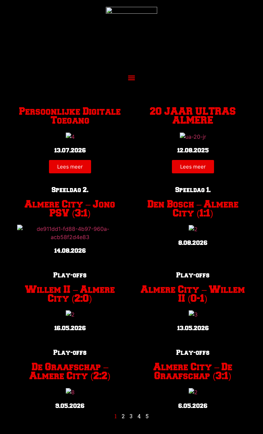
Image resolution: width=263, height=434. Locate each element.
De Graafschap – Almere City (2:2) (70, 372)
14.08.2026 (70, 250)
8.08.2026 (193, 243)
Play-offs (70, 275)
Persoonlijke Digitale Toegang (70, 116)
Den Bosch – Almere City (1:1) (193, 209)
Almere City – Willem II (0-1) (193, 294)
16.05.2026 (70, 328)
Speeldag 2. (70, 190)
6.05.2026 (193, 406)
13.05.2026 (193, 328)
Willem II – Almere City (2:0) (70, 294)
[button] (131, 77)
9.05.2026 (70, 406)
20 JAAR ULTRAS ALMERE (193, 116)
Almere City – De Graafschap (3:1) (193, 372)
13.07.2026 (70, 150)
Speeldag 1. (193, 190)
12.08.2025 (193, 150)
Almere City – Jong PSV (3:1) (70, 209)
